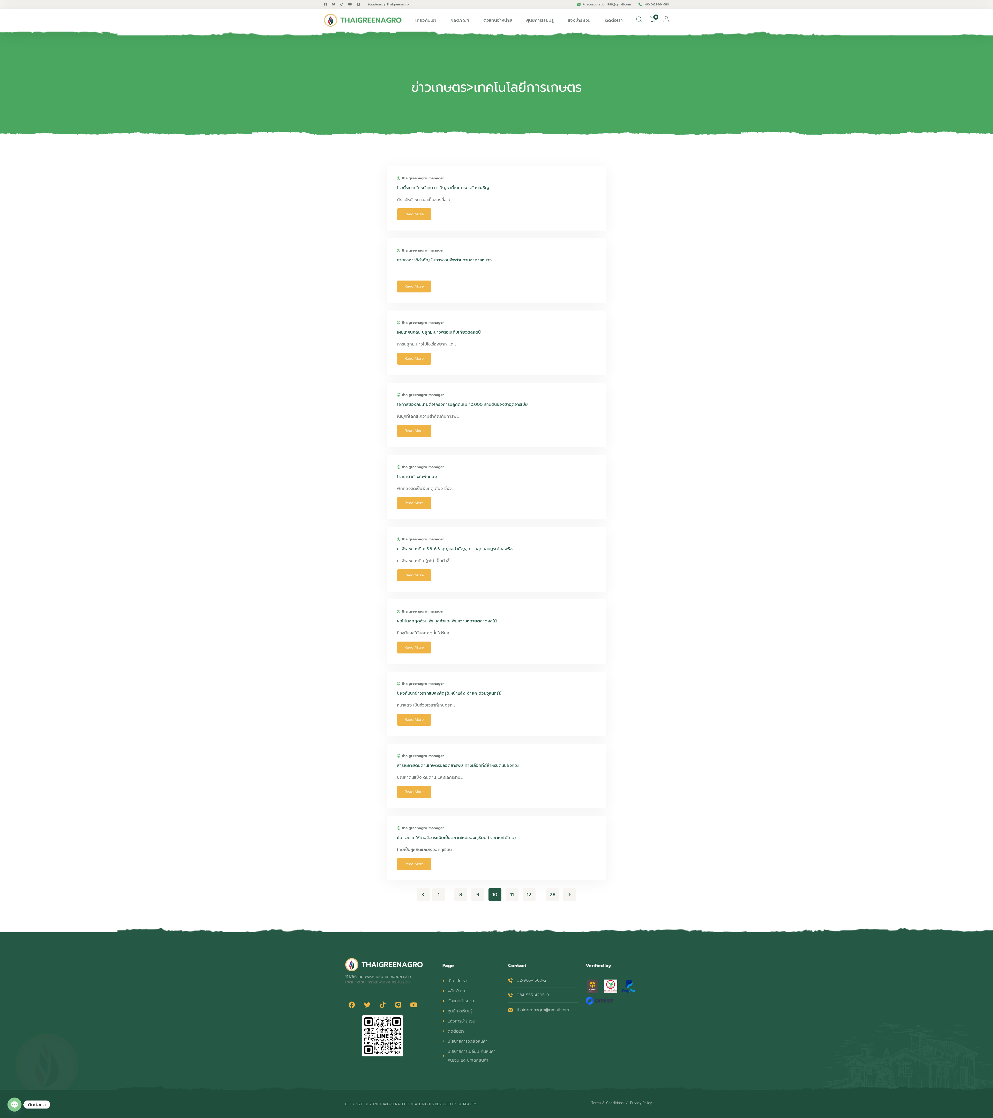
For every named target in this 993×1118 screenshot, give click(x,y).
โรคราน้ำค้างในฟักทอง (417, 477)
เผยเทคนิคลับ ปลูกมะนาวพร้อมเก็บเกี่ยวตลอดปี (439, 332)
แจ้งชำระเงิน (579, 20)
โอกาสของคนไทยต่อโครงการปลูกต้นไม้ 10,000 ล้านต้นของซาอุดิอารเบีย (462, 404)
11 (512, 894)
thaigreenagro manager (423, 178)
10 (494, 894)
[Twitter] (367, 1004)
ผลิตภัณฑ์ (459, 20)
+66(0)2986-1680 (657, 4)
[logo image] (363, 20)
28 (552, 894)
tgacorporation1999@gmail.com (607, 4)
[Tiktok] (382, 1004)
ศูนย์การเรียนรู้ (540, 20)
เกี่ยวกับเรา (425, 20)
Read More (414, 214)
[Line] (398, 1004)
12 (529, 894)
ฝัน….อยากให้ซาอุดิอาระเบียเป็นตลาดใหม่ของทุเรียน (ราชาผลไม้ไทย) (456, 838)
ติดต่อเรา (614, 20)
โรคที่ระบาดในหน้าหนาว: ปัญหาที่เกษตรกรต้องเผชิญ (443, 188)
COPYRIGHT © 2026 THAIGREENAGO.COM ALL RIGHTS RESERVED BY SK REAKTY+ (411, 1104)
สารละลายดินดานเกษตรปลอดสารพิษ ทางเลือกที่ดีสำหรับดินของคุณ (458, 765)
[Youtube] (413, 1004)
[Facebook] (351, 1004)
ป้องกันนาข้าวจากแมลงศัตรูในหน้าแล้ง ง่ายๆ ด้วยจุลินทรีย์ (449, 693)
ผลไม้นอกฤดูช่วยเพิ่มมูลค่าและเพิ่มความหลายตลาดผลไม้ (447, 621)
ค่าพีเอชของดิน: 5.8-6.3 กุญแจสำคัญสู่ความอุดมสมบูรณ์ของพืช (455, 549)
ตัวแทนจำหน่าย (497, 20)
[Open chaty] (14, 1105)
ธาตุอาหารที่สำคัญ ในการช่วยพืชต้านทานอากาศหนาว (444, 260)
